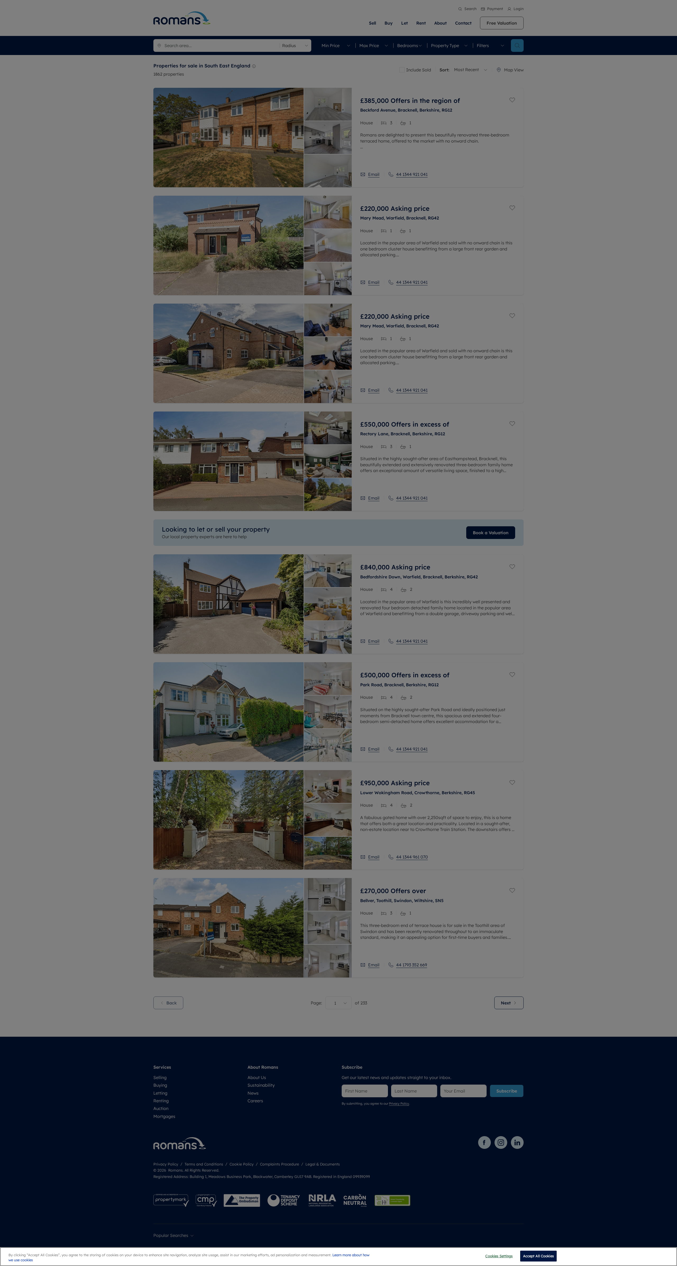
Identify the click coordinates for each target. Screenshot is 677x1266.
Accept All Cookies (538, 1256)
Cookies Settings (499, 1256)
